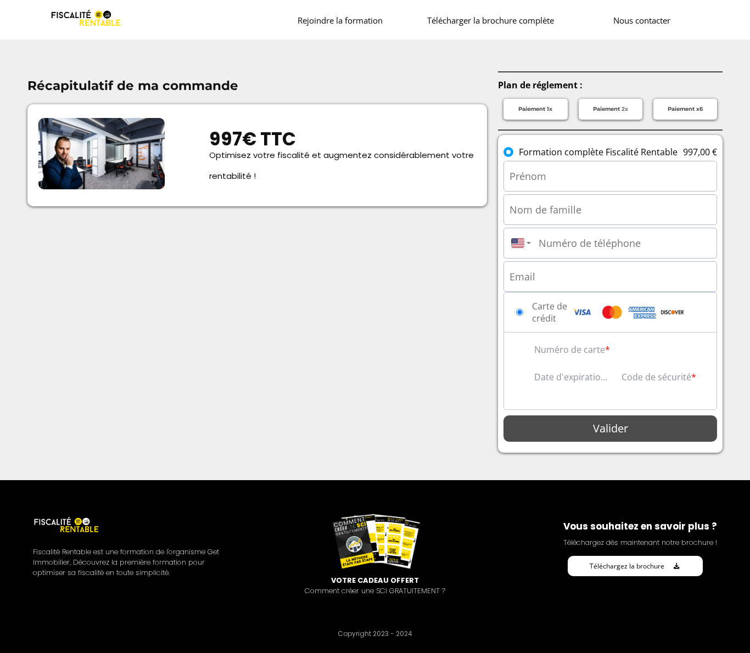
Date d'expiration (570, 377)
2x (610, 108)
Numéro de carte (569, 350)
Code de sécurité (656, 377)
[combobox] (518, 243)
